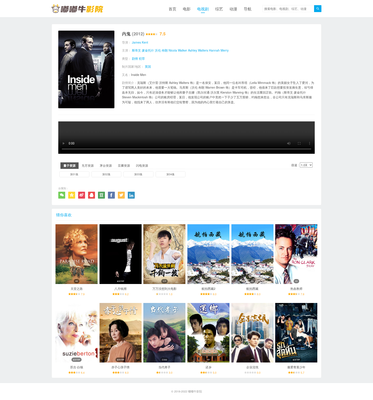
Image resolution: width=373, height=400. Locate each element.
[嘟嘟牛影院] (77, 8)
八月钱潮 (120, 288)
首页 (172, 8)
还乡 (208, 367)
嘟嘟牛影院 (195, 391)
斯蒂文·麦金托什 (143, 50)
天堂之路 (77, 288)
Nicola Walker (178, 50)
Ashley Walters (198, 50)
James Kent (140, 42)
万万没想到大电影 (164, 288)
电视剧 (203, 8)
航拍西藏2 (208, 288)
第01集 (74, 174)
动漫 (233, 8)
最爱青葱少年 (296, 367)
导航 (247, 8)
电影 (187, 8)
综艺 (219, 8)
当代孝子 (164, 367)
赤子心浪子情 (120, 367)
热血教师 (296, 288)
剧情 (135, 58)
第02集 (106, 174)
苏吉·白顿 (76, 367)
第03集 (138, 174)
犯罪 (142, 58)
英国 (148, 66)
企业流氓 (252, 367)
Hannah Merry (219, 50)
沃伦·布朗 (161, 50)
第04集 (170, 174)
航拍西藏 (252, 288)
